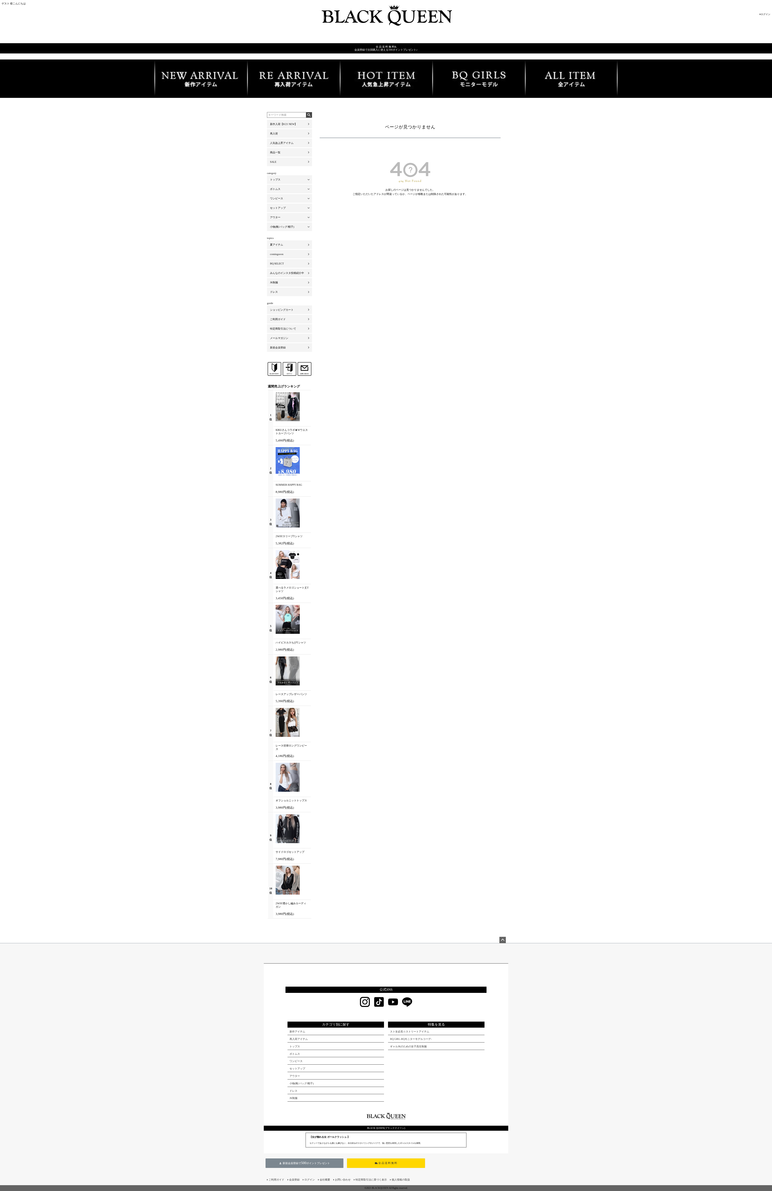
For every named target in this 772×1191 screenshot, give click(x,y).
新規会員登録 (278, 347)
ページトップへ (502, 940)
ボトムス (275, 188)
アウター (275, 217)
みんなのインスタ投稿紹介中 (287, 272)
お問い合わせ (343, 1179)
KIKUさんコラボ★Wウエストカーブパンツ (292, 431)
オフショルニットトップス (291, 800)
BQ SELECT (277, 263)
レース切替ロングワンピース (291, 747)
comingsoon (276, 254)
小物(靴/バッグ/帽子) (282, 226)
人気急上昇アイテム (282, 142)
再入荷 (274, 133)
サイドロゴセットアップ (290, 851)
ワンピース (276, 198)
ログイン (765, 14)
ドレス (274, 291)
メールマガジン (279, 338)
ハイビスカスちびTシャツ (291, 642)
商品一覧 (275, 152)
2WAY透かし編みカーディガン (291, 905)
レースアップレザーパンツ (291, 694)
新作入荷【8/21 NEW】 (283, 124)
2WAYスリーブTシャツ (289, 536)
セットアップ (278, 207)
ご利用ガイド (278, 319)
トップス (275, 179)
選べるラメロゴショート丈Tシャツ (292, 589)
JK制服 (274, 282)
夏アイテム (276, 244)
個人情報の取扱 (401, 1179)
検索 (309, 115)
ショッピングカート (282, 309)
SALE (273, 161)
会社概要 (325, 1179)
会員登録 (294, 1179)
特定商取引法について (283, 328)
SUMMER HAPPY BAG (289, 484)
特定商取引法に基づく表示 (371, 1179)
